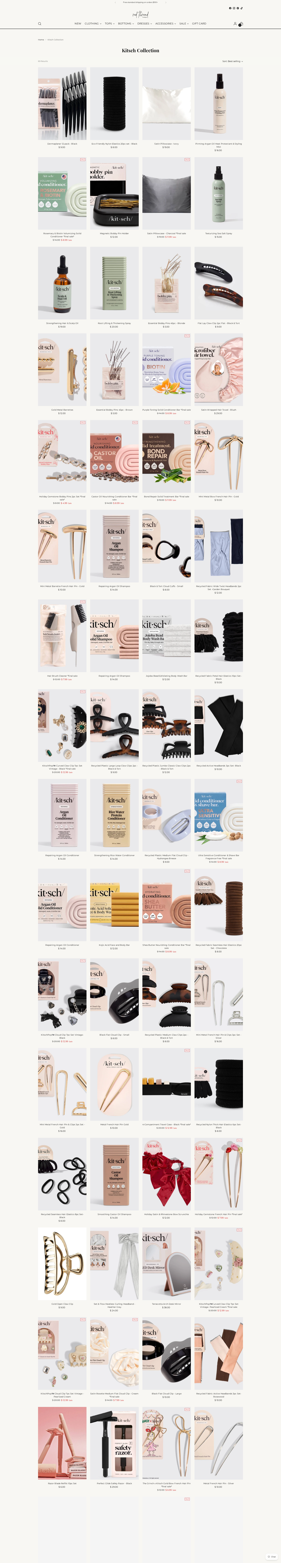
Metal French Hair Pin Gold (114, 1124)
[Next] (166, 2)
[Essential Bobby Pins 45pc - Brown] (114, 369)
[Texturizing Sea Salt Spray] (219, 193)
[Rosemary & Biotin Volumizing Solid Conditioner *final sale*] (62, 193)
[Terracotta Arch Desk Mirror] (166, 1263)
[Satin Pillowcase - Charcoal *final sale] (166, 193)
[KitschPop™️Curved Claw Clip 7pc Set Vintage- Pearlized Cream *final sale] (219, 1263)
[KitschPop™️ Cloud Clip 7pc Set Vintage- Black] (62, 994)
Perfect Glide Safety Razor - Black (114, 1483)
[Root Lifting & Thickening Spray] (114, 283)
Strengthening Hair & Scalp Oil (62, 323)
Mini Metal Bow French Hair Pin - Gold (219, 496)
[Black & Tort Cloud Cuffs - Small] (166, 546)
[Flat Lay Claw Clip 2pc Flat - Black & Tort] (219, 283)
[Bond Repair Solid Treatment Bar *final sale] (166, 456)
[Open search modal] (40, 24)
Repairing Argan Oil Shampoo (114, 586)
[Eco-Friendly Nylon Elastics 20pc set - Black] (114, 103)
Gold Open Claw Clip (62, 1304)
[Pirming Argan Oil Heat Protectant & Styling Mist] (219, 103)
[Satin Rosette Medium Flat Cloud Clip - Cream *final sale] (114, 1353)
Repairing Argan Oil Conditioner (62, 855)
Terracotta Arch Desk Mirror (166, 1304)
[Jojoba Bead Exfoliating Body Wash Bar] (166, 635)
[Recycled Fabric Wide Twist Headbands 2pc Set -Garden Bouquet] (219, 546)
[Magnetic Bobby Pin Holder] (114, 193)
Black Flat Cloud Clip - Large (166, 1393)
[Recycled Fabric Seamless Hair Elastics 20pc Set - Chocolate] (219, 905)
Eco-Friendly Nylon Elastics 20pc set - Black (114, 143)
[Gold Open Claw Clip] (62, 1263)
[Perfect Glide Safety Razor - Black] (114, 1443)
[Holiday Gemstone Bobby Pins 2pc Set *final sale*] (62, 456)
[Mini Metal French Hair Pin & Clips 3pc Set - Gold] (62, 1084)
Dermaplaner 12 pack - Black (62, 143)
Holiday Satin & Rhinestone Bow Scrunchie (166, 1214)
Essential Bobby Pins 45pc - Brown (114, 410)
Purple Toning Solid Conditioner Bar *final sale (166, 410)
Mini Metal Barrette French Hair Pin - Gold (62, 586)
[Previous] (115, 2)
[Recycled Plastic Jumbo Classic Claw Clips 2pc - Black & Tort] (166, 725)
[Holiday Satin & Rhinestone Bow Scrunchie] (166, 1174)
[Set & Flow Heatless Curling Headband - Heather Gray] (114, 1263)
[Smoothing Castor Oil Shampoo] (114, 1174)
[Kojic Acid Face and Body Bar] (114, 905)
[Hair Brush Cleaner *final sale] (62, 635)
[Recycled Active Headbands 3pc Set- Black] (219, 725)
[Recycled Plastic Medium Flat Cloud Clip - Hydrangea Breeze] (166, 815)
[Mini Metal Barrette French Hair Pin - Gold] (62, 546)
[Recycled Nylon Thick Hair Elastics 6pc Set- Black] (219, 1084)
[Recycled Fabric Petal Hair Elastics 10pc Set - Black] (219, 635)
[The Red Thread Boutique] (140, 14)
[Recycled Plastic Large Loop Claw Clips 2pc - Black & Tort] (114, 725)
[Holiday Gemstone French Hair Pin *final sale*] (219, 1174)
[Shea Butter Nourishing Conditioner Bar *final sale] (166, 905)
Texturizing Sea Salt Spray (218, 233)
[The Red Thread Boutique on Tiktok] (241, 8)
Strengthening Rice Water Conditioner (114, 855)
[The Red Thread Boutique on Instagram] (234, 8)
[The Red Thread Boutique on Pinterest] (238, 8)
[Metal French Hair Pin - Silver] (219, 1443)
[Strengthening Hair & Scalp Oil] (62, 283)
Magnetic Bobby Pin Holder (114, 233)
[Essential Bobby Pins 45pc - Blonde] (166, 283)
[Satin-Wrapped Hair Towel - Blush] (219, 369)
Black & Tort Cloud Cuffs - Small (166, 586)
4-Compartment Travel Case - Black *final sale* (166, 1124)
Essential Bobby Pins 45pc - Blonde (166, 323)
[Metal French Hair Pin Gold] (114, 1084)
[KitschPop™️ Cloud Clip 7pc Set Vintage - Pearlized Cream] (62, 1353)
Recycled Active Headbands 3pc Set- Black (219, 765)
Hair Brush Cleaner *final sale (62, 676)
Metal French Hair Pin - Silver (218, 1483)
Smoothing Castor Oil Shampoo (114, 1214)
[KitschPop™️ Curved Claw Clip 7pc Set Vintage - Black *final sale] (62, 725)
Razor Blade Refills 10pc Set (62, 1483)
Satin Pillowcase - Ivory (166, 143)
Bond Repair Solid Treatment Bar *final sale (166, 496)
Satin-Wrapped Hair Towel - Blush (218, 410)
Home (41, 39)
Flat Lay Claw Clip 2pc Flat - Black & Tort (219, 323)
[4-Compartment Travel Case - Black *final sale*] (166, 1084)
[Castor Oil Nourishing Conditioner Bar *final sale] (114, 456)
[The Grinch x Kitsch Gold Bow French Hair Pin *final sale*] (166, 1443)
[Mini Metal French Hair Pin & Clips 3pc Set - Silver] (219, 994)
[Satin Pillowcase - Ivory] (166, 103)
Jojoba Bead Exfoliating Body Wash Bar (166, 676)
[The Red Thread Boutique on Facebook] (230, 8)
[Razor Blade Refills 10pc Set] (62, 1443)
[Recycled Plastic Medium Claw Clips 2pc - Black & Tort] (166, 994)
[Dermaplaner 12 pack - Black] (62, 103)
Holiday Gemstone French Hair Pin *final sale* (218, 1214)
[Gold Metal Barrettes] (62, 369)
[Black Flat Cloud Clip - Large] (166, 1353)
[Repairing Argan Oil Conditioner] (62, 815)
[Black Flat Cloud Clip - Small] (114, 994)
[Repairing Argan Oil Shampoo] (114, 546)
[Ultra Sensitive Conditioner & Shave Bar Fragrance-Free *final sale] (219, 815)
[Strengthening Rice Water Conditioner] (114, 815)
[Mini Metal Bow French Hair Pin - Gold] (219, 456)
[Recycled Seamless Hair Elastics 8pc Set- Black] (62, 1174)
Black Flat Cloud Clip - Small (114, 1035)
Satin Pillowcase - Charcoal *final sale (166, 233)
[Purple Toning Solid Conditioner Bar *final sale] (166, 369)
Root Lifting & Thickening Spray (114, 323)
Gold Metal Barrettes (62, 410)
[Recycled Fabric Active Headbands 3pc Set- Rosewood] (219, 1353)
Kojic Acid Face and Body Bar (114, 945)
